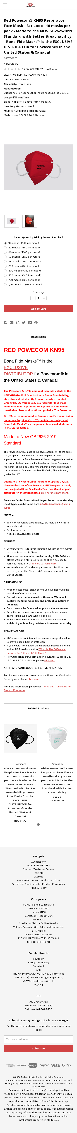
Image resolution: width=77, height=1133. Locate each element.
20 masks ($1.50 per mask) (24, 247)
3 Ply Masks (39, 930)
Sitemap (38, 876)
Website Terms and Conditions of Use (38, 880)
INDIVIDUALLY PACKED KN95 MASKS (38, 938)
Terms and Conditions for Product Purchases (38, 884)
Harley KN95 (39, 912)
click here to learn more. (54, 492)
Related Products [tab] (38, 708)
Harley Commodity (38, 962)
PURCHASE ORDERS (38, 865)
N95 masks (38, 919)
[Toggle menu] (5, 5)
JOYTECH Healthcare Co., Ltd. (38, 981)
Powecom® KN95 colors (38, 934)
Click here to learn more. (43, 563)
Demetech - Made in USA (38, 915)
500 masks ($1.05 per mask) (24, 275)
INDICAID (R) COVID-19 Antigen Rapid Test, (38, 977)
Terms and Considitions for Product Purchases (43, 1083)
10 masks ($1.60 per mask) (23, 243)
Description (38, 336)
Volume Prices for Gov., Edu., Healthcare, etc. (38, 927)
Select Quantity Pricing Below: (38, 237)
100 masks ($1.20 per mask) (24, 261)
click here (49, 660)
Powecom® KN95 (39, 908)
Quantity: (38, 292)
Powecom (38, 958)
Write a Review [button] (48, 69)
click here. (33, 679)
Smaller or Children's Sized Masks (38, 923)
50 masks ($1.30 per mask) (24, 256)
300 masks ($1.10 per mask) (24, 270)
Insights (39, 872)
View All (38, 984)
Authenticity (38, 861)
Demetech (39, 966)
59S (38, 970)
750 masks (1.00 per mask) (24, 279)
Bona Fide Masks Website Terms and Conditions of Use (43, 1080)
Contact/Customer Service (38, 869)
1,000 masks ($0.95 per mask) (26, 284)
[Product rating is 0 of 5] (12, 68)
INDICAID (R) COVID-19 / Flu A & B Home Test (38, 973)
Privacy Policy (38, 887)
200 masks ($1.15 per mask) (24, 266)
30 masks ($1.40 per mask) (24, 252)
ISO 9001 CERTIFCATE (38, 941)
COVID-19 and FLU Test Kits (38, 904)
